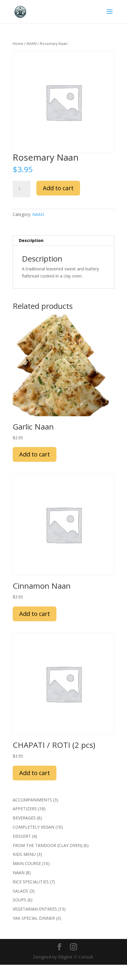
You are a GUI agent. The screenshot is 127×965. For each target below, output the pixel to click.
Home (18, 43)
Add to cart (58, 188)
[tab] (63, 240)
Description (31, 240)
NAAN (32, 43)
